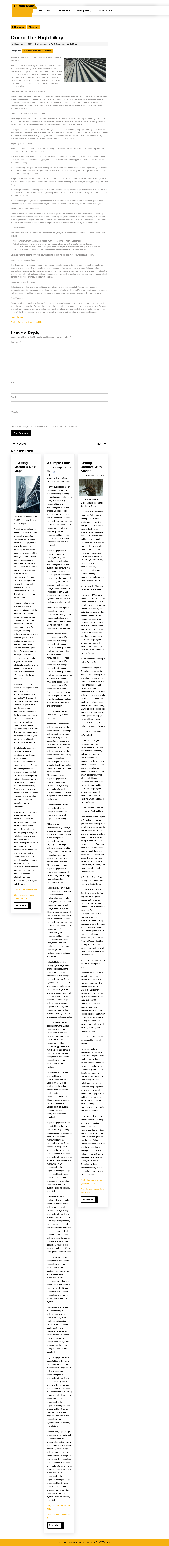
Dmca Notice (63, 10)
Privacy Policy (84, 10)
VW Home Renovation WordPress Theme (77, 1542)
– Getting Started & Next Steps (25, 467)
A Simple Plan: (58, 463)
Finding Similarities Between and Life (26, 322)
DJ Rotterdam (23, 6)
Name (14, 382)
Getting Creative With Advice (91, 467)
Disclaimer (44, 10)
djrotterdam (42, 44)
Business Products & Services (37, 50)
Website (14, 412)
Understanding (17, 317)
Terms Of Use (105, 10)
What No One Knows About (25, 889)
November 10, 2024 (23, 44)
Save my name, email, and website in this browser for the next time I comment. (47, 426)
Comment (16, 342)
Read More (22, 906)
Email (14, 397)
